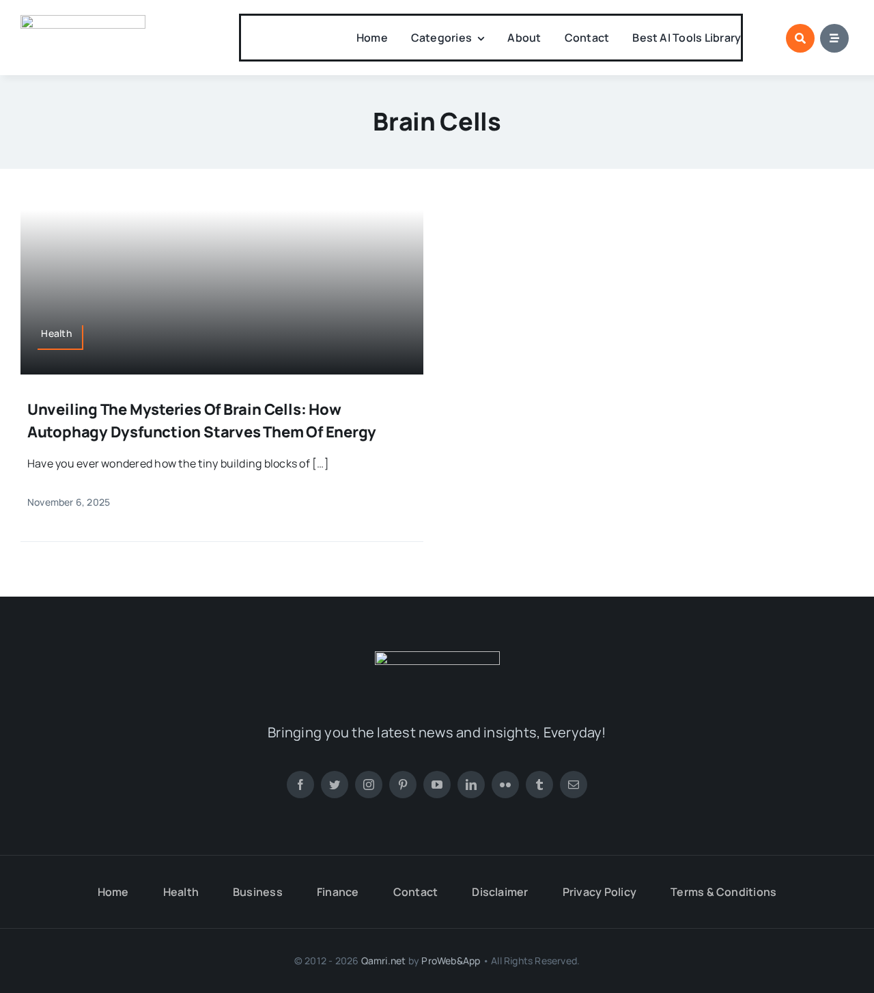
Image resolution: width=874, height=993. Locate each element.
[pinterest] (403, 784)
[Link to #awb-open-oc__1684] (834, 38)
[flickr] (505, 784)
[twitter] (334, 784)
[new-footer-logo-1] (82, 20)
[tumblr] (539, 784)
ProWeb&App (450, 960)
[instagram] (368, 784)
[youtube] (437, 784)
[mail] (573, 784)
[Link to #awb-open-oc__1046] (800, 38)
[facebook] (300, 784)
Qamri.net (383, 960)
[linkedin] (471, 784)
